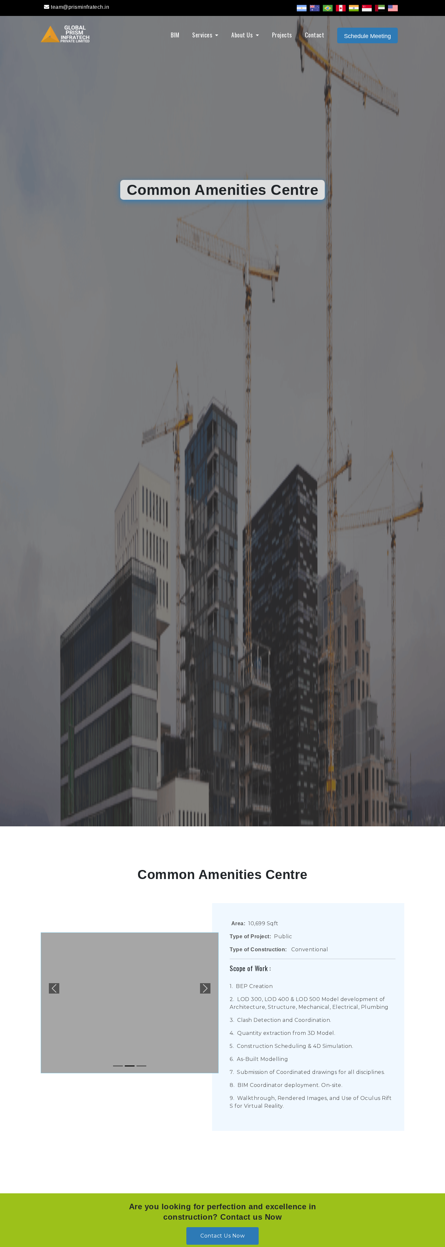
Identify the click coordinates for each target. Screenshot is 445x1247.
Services (203, 35)
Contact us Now (222, 1236)
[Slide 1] (118, 1066)
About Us (242, 35)
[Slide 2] (130, 1066)
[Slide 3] (141, 1066)
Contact (314, 35)
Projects (282, 35)
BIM (175, 35)
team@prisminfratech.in (80, 7)
